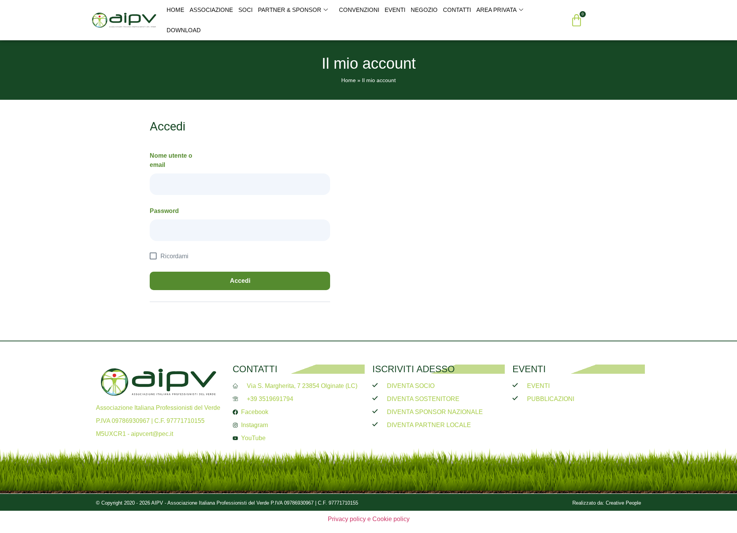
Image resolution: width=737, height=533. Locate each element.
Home (348, 80)
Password (164, 211)
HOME (175, 10)
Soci (245, 10)
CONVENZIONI (359, 10)
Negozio (424, 10)
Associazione (211, 10)
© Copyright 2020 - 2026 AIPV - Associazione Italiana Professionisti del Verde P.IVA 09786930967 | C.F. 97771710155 (227, 503)
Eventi (395, 10)
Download (184, 30)
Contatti (457, 10)
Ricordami (174, 256)
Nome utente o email (171, 160)
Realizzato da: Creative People (606, 503)
